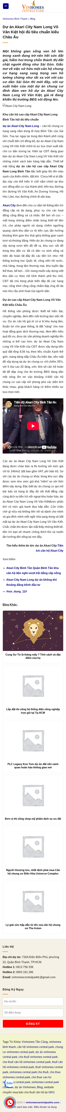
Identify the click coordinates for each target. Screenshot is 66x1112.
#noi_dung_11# (16, 591)
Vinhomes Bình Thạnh (15, 18)
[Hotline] (10, 1103)
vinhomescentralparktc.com (42, 1102)
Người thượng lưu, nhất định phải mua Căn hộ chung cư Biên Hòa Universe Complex (33, 872)
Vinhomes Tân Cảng (35, 1041)
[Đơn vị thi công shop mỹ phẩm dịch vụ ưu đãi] (33, 795)
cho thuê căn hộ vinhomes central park (27, 1061)
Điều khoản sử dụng (45, 1107)
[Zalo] (9, 1083)
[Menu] (6, 6)
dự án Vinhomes (25, 1087)
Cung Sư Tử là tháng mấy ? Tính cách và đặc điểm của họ (33, 656)
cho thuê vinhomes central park (38, 1056)
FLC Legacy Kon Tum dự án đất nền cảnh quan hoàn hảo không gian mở (33, 766)
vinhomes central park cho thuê (29, 1072)
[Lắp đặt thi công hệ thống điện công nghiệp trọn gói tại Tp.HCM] (33, 685)
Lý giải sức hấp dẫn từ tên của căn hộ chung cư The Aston (33, 926)
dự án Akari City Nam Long (21, 126)
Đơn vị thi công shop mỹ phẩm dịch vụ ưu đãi (33, 818)
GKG (51, 1092)
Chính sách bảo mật (21, 1107)
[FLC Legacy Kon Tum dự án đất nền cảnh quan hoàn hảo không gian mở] (33, 740)
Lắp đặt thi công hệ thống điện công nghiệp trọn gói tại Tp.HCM (33, 711)
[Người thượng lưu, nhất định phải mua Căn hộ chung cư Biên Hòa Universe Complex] (33, 846)
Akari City (9, 205)
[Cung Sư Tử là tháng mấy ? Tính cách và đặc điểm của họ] (33, 631)
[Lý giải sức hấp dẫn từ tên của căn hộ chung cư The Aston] (33, 901)
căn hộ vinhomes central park (35, 1046)
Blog (32, 18)
